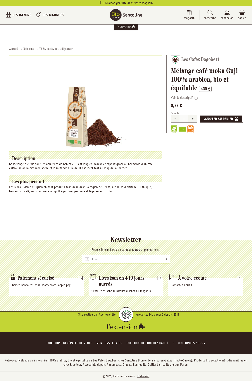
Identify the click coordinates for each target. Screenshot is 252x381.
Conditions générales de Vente (69, 343)
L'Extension (143, 376)
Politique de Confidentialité (147, 343)
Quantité (175, 113)
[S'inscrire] (162, 259)
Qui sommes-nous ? (191, 343)
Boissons (28, 49)
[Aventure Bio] (126, 314)
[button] (210, 15)
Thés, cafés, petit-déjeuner (56, 49)
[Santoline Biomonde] (126, 15)
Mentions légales (109, 343)
